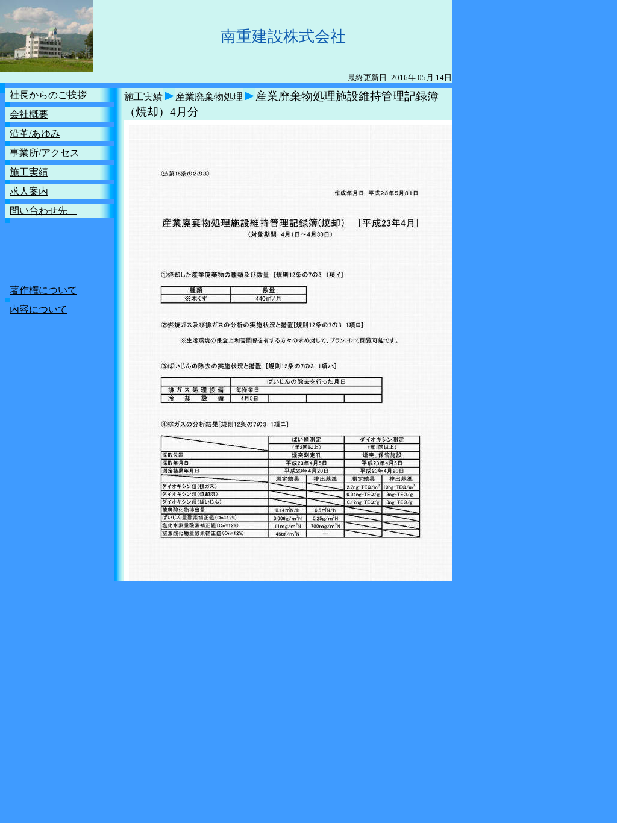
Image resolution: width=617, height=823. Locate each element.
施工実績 (29, 172)
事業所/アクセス (45, 153)
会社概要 (29, 114)
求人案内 (29, 191)
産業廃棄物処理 (209, 97)
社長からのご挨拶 (48, 95)
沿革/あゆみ (35, 133)
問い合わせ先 (43, 210)
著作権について (43, 290)
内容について (38, 309)
